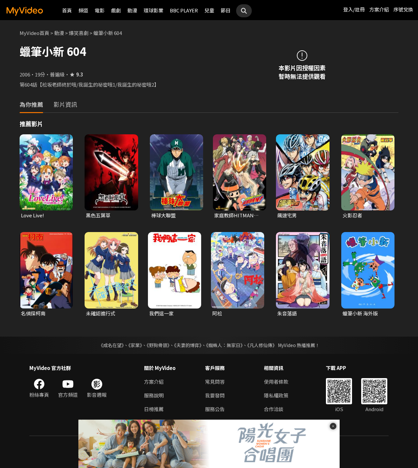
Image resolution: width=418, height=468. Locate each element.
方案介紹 (379, 9)
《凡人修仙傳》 (262, 345)
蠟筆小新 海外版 (360, 313)
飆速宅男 (287, 215)
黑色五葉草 (98, 215)
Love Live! (32, 215)
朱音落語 (287, 313)
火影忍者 (352, 215)
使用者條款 (276, 381)
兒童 (209, 10)
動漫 (132, 10)
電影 (99, 10)
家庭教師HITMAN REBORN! (234, 215)
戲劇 (116, 10)
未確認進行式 (100, 313)
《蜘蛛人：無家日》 (224, 345)
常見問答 (215, 381)
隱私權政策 (276, 395)
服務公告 (215, 409)
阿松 (217, 313)
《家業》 (135, 345)
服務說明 (154, 395)
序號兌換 (403, 9)
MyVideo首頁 (34, 32)
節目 (226, 10)
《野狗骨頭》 (158, 345)
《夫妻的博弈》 (187, 345)
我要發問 (215, 395)
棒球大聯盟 (163, 215)
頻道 (83, 10)
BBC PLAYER (184, 10)
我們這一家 (161, 313)
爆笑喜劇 (78, 32)
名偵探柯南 (33, 313)
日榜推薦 (154, 409)
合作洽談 (273, 409)
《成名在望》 (111, 345)
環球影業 (153, 10)
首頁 (67, 10)
